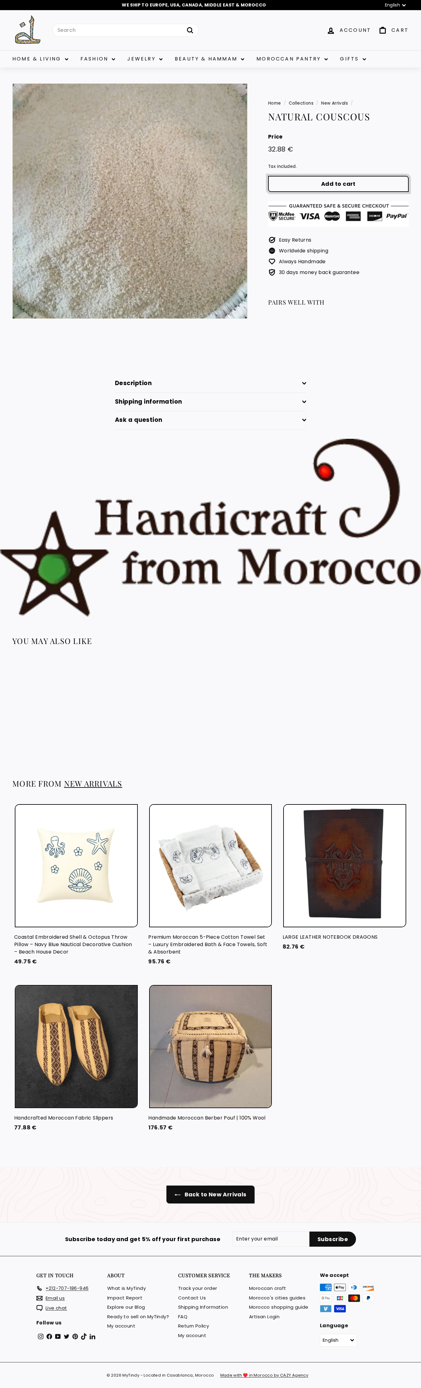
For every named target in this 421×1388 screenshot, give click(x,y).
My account (121, 1326)
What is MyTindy (126, 1288)
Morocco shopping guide (279, 1307)
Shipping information (148, 401)
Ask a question (138, 420)
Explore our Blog (126, 1307)
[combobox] (125, 30)
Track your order (197, 1288)
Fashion (95, 58)
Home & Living (37, 58)
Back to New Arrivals (214, 1194)
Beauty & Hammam (207, 58)
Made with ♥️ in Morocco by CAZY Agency (264, 1375)
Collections (301, 103)
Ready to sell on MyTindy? (138, 1316)
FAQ (182, 1316)
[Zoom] (130, 201)
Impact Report (124, 1297)
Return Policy (193, 1326)
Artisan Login (264, 1316)
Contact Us (192, 1297)
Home (274, 103)
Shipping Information (203, 1307)
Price (275, 136)
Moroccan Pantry (289, 58)
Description (133, 383)
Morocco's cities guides (277, 1297)
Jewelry (142, 58)
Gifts (350, 58)
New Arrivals (334, 103)
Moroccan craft (267, 1288)
